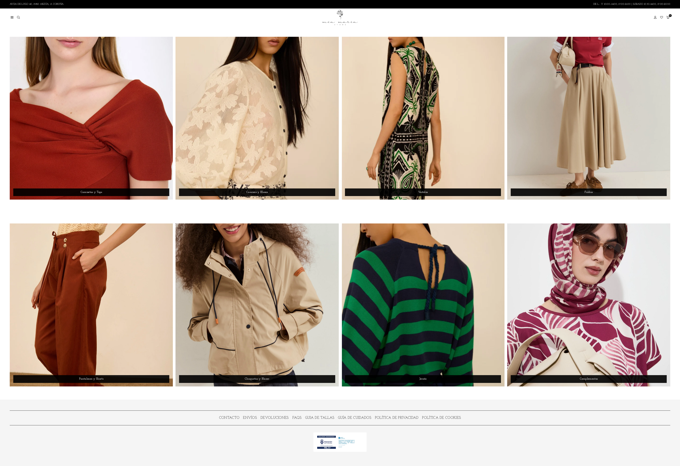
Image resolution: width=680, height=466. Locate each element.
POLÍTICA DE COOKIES (441, 418)
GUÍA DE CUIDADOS (354, 418)
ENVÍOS (250, 418)
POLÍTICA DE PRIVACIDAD (397, 418)
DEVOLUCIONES (274, 418)
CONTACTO (229, 418)
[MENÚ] (12, 17)
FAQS (297, 418)
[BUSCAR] (18, 17)
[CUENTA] (655, 17)
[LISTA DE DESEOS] (661, 17)
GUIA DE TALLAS (319, 418)
